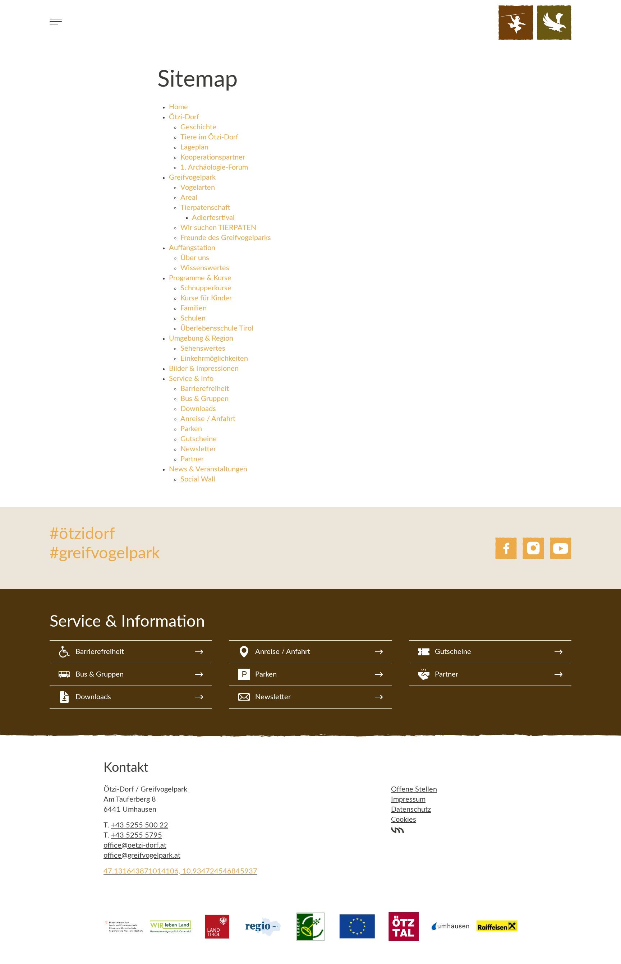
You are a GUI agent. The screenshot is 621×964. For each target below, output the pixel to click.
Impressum (408, 799)
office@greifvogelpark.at (142, 855)
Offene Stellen (414, 789)
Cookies (403, 819)
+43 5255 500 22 (139, 825)
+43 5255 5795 (136, 835)
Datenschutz (411, 809)
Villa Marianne (397, 830)
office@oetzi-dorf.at (135, 845)
